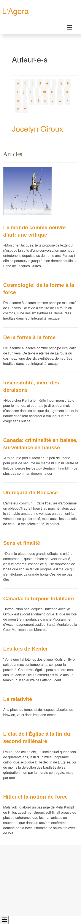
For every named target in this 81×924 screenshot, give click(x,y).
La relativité (17, 699)
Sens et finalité (21, 543)
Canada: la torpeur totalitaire (38, 598)
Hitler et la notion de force (35, 797)
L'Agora (15, 10)
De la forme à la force (29, 337)
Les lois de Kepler (25, 649)
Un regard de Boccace (30, 492)
